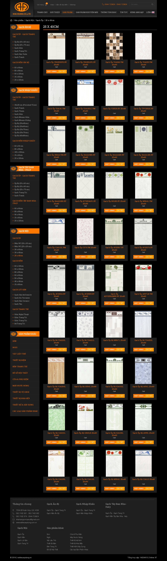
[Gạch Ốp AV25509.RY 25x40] (85, 278)
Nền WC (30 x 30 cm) (23, 243)
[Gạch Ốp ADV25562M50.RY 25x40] (114, 278)
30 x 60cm (18, 249)
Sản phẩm (67, 12)
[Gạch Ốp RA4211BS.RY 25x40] (143, 139)
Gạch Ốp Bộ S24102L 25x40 (114, 387)
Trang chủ (42, 12)
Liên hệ (150, 12)
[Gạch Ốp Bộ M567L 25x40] (114, 324)
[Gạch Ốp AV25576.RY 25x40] (143, 231)
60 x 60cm (18, 67)
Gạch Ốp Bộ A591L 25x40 (143, 386)
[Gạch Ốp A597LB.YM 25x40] (143, 278)
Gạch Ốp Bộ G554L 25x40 (85, 386)
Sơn (15, 341)
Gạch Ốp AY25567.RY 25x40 (114, 248)
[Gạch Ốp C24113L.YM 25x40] (56, 231)
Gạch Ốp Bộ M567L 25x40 (114, 340)
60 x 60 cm (18, 146)
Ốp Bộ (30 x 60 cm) (22, 42)
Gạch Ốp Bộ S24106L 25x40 (114, 434)
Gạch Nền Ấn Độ (21, 62)
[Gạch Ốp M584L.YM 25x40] (143, 185)
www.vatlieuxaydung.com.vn (26, 522)
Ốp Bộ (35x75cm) (21, 132)
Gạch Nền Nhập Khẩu (24, 141)
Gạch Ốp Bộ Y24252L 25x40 (143, 341)
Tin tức (124, 12)
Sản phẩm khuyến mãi (87, 12)
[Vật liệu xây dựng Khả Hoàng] (21, 8)
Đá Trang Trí (19, 323)
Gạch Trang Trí (20, 51)
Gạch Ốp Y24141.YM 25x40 (56, 109)
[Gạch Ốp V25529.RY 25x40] (114, 92)
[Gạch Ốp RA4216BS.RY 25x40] (114, 139)
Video (52, 5)
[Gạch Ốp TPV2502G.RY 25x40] (143, 92)
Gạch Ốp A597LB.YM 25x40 (143, 295)
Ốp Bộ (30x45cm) (21, 123)
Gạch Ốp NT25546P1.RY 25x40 (85, 202)
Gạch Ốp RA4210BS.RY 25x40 (56, 202)
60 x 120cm (19, 74)
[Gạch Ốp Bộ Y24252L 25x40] (143, 324)
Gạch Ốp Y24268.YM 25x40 (114, 63)
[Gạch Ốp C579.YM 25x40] (85, 231)
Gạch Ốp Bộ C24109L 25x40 (56, 480)
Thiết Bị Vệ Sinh (21, 392)
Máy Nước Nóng (21, 385)
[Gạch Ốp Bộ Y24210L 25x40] (56, 324)
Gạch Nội (30, 20)
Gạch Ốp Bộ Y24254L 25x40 (56, 387)
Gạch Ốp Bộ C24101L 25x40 (56, 434)
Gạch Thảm (19, 111)
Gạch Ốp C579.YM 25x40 (85, 247)
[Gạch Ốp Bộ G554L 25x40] (85, 370)
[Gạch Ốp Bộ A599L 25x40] (143, 417)
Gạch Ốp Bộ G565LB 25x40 (85, 433)
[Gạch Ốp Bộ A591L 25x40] (143, 370)
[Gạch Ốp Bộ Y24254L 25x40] (56, 370)
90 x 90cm (18, 214)
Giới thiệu (55, 12)
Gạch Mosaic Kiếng (22, 120)
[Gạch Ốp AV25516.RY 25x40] (56, 278)
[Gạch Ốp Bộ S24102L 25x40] (114, 370)
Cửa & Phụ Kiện (20, 379)
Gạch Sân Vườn (20, 54)
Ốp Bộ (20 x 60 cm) (22, 183)
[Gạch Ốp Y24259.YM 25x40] (143, 46)
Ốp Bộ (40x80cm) (21, 135)
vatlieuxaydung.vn (24, 558)
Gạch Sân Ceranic (21, 301)
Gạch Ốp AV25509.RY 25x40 (85, 295)
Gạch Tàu (18, 304)
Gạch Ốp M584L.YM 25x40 (143, 202)
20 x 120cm (19, 80)
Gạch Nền (18, 261)
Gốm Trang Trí (20, 317)
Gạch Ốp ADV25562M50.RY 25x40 (114, 295)
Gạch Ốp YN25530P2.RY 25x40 (56, 63)
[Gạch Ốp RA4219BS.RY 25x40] (85, 139)
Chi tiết (62, 71)
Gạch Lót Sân (19, 289)
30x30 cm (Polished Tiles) (25, 105)
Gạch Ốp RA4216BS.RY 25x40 (114, 156)
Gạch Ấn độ (25, 27)
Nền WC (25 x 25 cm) (23, 246)
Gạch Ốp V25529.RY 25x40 (114, 108)
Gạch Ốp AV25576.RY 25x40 (143, 248)
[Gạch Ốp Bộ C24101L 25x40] (56, 417)
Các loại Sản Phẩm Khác (25, 411)
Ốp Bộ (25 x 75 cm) (22, 45)
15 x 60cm (18, 77)
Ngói (15, 347)
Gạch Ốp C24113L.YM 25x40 (56, 248)
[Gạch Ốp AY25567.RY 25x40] (114, 231)
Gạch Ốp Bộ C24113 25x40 (143, 479)
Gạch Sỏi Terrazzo (22, 298)
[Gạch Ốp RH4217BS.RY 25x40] (56, 139)
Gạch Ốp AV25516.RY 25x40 (56, 295)
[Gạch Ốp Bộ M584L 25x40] (114, 463)
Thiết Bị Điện (19, 360)
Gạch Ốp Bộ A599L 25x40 (143, 433)
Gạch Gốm (18, 48)
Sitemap (73, 5)
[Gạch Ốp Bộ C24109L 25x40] (56, 463)
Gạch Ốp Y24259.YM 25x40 (143, 63)
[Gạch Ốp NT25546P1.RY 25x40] (85, 185)
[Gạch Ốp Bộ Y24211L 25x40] (85, 324)
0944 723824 (110, 4)
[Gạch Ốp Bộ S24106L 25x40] (114, 417)
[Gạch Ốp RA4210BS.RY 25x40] (56, 185)
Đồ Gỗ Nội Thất (20, 373)
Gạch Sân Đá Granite (23, 295)
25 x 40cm (49, 20)
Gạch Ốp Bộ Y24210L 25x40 (56, 341)
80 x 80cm (18, 70)
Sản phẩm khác (27, 334)
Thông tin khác (109, 12)
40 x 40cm (18, 281)
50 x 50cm (18, 278)
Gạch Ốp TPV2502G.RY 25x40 (143, 109)
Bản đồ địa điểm (62, 5)
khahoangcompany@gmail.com (28, 519)
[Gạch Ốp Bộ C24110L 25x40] (85, 463)
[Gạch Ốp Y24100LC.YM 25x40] (85, 92)
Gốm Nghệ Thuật (21, 314)
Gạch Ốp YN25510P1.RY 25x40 (85, 63)
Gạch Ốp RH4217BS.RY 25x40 (56, 156)
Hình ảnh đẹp (137, 12)
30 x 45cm (18, 252)
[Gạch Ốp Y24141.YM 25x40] (56, 92)
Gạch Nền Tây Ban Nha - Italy (25, 202)
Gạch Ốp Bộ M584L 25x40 (114, 479)
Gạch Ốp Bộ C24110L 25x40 (85, 480)
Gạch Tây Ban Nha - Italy (26, 168)
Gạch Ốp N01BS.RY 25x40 (114, 201)
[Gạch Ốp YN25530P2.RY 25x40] (56, 46)
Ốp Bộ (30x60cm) (21, 126)
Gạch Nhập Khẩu (28, 90)
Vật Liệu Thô (19, 354)
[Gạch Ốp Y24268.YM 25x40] (114, 46)
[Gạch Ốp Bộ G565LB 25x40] (85, 417)
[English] (153, 12)
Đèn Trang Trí (20, 366)
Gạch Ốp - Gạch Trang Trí (24, 35)
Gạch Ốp (39, 20)
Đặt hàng (51, 71)
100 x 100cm (19, 152)
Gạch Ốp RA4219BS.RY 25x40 (85, 156)
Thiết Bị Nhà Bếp (21, 398)
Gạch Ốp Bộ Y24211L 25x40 (85, 341)
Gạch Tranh (19, 57)
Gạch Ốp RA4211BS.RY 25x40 (143, 156)
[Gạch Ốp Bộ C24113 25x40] (143, 463)
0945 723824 (122, 4)
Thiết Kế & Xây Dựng (23, 404)
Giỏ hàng (42, 5)
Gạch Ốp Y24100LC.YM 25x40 (85, 109)
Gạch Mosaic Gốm (21, 117)
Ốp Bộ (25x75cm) (21, 129)
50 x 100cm (19, 269)
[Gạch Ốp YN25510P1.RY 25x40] (85, 46)
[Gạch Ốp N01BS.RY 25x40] (114, 185)
